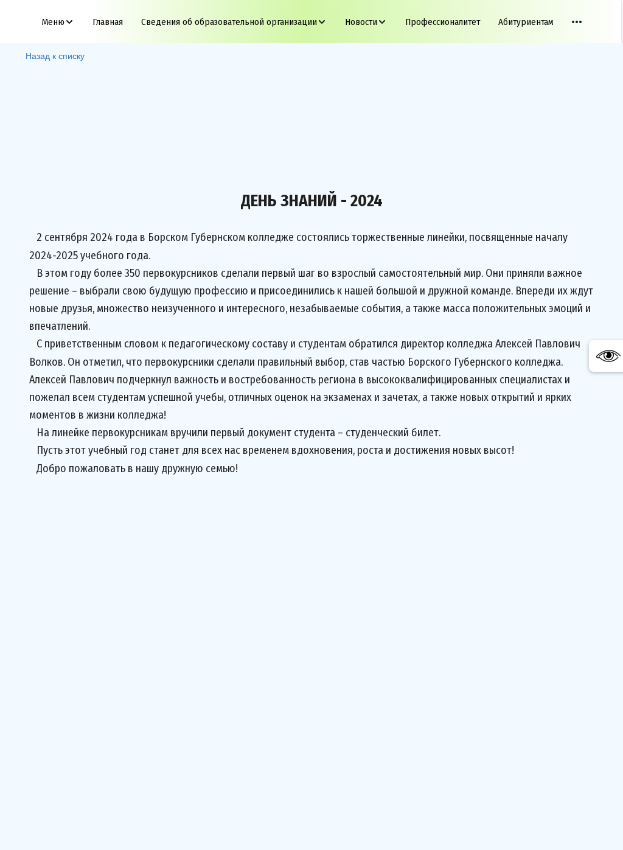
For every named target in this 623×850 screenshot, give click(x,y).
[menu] (311, 22)
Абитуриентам (526, 21)
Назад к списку (55, 55)
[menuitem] (58, 22)
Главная (107, 21)
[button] (58, 22)
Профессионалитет (442, 21)
